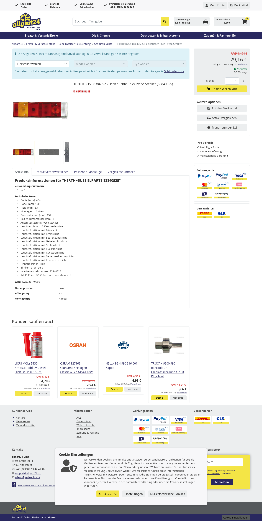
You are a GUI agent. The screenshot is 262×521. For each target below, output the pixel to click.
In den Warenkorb (225, 89)
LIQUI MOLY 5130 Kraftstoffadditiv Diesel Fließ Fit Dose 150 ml (30, 367)
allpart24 (17, 43)
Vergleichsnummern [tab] (121, 172)
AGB (78, 417)
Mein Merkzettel (25, 425)
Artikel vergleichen (224, 118)
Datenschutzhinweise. (210, 473)
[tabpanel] (101, 241)
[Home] (26, 21)
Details (23, 393)
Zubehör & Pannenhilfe (220, 35)
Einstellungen (134, 494)
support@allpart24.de (28, 473)
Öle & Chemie (101, 35)
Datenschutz (83, 421)
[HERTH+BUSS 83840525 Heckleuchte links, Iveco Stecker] (40, 110)
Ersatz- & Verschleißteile (41, 35)
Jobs (78, 436)
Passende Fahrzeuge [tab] (88, 172)
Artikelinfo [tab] (22, 172)
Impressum (83, 429)
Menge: (210, 80)
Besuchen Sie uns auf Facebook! (37, 485)
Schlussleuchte (103, 43)
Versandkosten (45, 388)
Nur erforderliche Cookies (167, 494)
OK (110, 494)
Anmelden (222, 482)
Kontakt (20, 417)
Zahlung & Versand (87, 432)
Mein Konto (23, 421)
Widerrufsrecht (85, 425)
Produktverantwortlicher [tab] (51, 172)
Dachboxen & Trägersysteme (160, 35)
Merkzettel (42, 393)
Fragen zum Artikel (224, 128)
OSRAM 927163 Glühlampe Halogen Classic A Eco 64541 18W (76, 367)
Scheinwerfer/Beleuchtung (75, 43)
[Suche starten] (165, 21)
